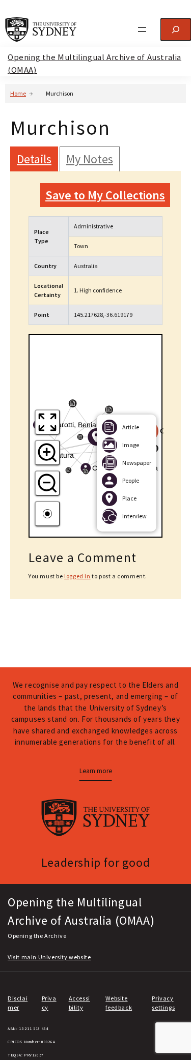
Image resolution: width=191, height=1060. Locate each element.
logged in (77, 576)
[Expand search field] (175, 29)
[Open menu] (142, 29)
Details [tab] (34, 159)
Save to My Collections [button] (105, 195)
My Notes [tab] (89, 159)
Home (18, 93)
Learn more (95, 771)
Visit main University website (49, 957)
